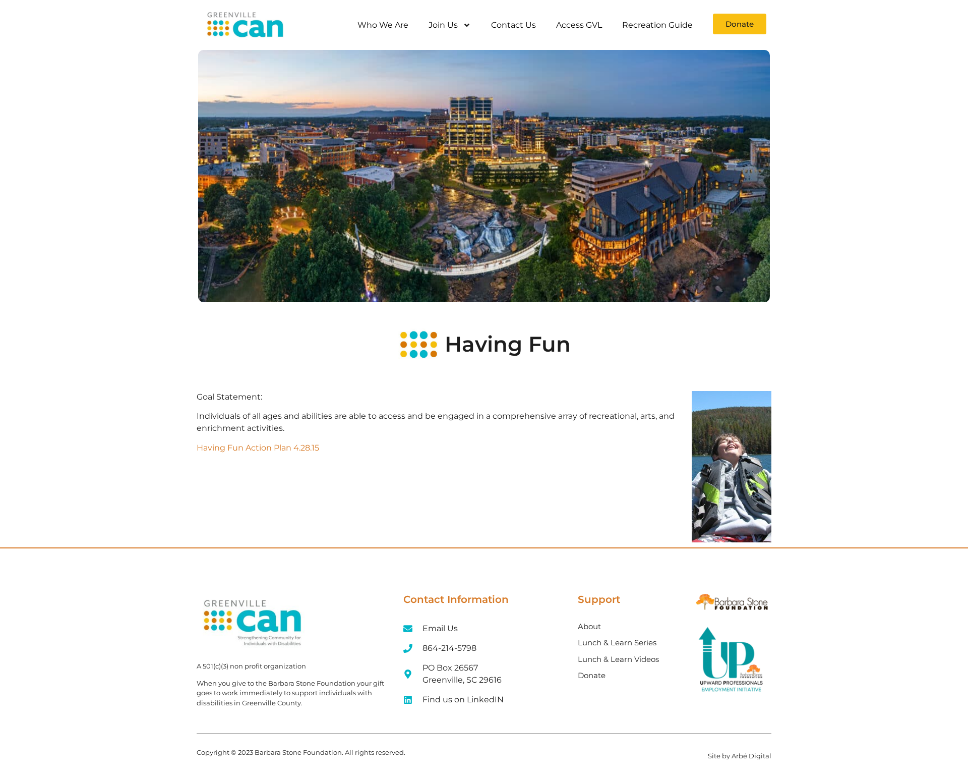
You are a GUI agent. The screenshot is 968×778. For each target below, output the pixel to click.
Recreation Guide (657, 25)
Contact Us (513, 25)
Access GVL (579, 25)
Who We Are (382, 25)
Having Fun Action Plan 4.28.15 (258, 448)
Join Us (443, 25)
